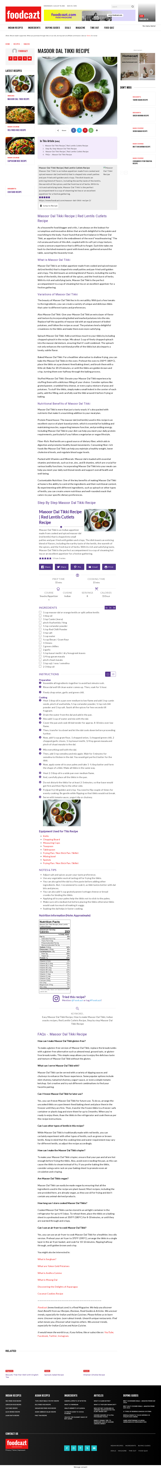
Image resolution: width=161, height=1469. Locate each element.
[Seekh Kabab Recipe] (125, 130)
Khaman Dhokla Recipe (94, 1375)
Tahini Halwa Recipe (140, 99)
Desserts (12, 188)
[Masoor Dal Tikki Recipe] (20, 84)
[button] (40, 197)
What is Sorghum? (47, 1259)
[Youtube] (30, 58)
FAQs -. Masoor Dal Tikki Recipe (59, 154)
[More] (96, 130)
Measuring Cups (51, 842)
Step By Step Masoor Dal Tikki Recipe (61, 149)
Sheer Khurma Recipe (141, 115)
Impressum (21, 1450)
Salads (47, 1371)
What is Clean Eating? (102, 1401)
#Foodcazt (95, 1000)
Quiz (141, 16)
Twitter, (53, 1336)
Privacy (8, 1450)
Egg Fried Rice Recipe (43, 1404)
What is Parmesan (71, 1404)
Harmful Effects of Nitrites (75, 1401)
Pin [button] (79, 567)
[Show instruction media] (107, 674)
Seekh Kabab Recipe (140, 131)
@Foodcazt (77, 1000)
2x (110, 607)
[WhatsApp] (90, 130)
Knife (46, 836)
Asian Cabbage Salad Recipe (45, 1412)
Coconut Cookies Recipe (50, 1293)
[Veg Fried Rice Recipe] (20, 115)
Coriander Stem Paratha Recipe (142, 162)
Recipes (17, 44)
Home (8, 44)
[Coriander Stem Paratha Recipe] (125, 161)
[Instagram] (15, 58)
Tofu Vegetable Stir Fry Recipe (47, 1401)
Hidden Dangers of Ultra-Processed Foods (104, 1416)
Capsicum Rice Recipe (17, 160)
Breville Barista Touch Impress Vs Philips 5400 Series (136, 1416)
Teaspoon (48, 846)
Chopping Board (51, 839)
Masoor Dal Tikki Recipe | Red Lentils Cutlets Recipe (66, 146)
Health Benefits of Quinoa (74, 1408)
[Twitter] (25, 58)
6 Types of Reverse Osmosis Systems (137, 1411)
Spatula (47, 859)
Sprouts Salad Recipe (54, 1375)
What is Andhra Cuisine (50, 1273)
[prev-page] (121, 172)
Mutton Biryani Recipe (141, 146)
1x (106, 607)
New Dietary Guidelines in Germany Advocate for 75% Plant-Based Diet (104, 1409)
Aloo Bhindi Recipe (13, 1412)
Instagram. (63, 1336)
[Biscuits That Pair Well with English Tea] (22, 1363)
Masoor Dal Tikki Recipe (18, 99)
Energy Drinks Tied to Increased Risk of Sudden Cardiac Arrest (104, 1422)
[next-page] (125, 172)
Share (48, 567)
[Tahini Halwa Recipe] (125, 98)
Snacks (27, 44)
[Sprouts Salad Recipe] (61, 1363)
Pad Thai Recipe (41, 1415)
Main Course (13, 127)
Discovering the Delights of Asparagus (58, 1286)
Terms (89, 36)
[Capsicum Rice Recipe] (20, 145)
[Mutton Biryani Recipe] (125, 145)
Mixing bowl (49, 856)
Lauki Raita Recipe (12, 1415)
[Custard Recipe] (20, 176)
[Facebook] (10, 58)
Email (95, 567)
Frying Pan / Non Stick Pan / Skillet (60, 853)
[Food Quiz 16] (146, 12)
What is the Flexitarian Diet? (105, 1404)
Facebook (43, 1336)
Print (110, 567)
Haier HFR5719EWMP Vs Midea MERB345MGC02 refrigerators (135, 1421)
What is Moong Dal (47, 1279)
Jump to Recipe (49, 205)
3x (114, 607)
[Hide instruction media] (113, 674)
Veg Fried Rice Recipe (17, 130)
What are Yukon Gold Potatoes (53, 1266)
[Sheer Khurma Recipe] (125, 114)
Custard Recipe (15, 191)
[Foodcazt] (15, 50)
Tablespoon (49, 849)
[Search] (132, 7)
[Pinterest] (20, 58)
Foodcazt (23, 51)
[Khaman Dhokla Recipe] (100, 1363)
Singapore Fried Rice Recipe (45, 1408)
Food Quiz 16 (143, 19)
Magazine (9, 1371)
